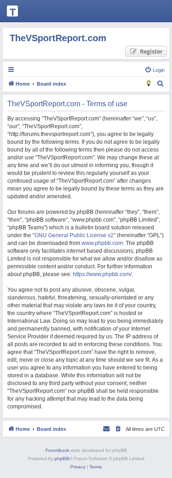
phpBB (62, 458)
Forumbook (57, 450)
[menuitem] (154, 70)
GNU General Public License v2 (74, 235)
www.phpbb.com (102, 243)
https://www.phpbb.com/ (102, 274)
